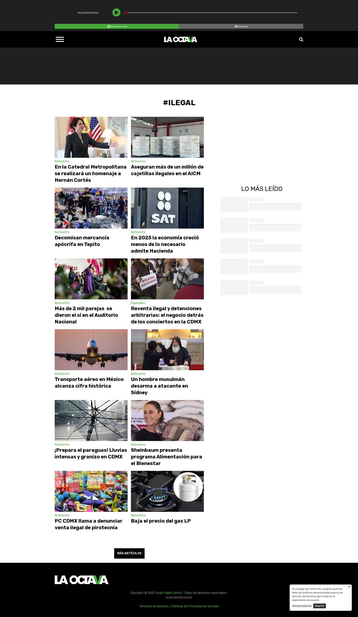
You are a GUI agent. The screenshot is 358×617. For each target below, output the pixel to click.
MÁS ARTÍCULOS (129, 553)
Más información (302, 606)
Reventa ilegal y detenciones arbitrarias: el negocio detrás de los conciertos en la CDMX (167, 315)
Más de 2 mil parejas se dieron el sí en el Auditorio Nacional (86, 315)
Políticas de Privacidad (186, 606)
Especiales (138, 303)
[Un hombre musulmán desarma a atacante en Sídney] (167, 349)
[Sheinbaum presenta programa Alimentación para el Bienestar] (167, 420)
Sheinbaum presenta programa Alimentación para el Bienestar (166, 456)
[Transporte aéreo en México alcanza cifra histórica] (91, 349)
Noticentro (62, 161)
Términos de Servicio (153, 606)
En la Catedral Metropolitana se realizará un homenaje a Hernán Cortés (91, 173)
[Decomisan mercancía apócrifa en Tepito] (91, 208)
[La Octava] (180, 39)
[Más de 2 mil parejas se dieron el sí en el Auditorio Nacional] (91, 278)
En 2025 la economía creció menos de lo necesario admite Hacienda (165, 244)
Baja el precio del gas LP (161, 521)
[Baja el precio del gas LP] (167, 491)
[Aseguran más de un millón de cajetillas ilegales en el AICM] (167, 137)
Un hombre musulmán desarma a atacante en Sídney (159, 385)
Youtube (213, 606)
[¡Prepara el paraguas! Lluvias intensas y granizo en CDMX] (91, 420)
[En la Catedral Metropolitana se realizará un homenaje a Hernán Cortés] (91, 137)
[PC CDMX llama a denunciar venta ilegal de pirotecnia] (91, 491)
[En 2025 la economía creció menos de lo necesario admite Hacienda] (167, 208)
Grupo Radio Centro (168, 593)
